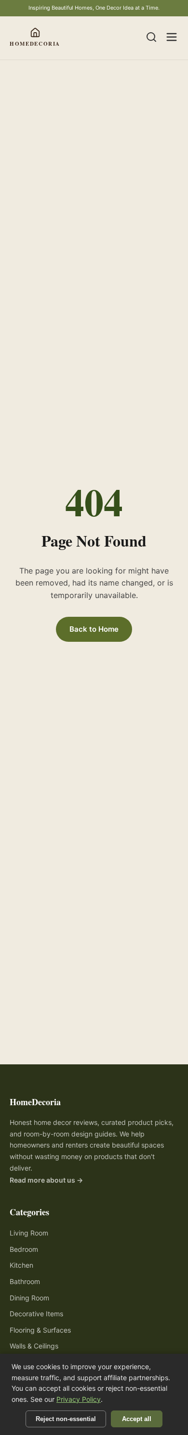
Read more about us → (46, 1180)
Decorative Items (36, 1314)
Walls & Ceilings (34, 1346)
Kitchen (21, 1265)
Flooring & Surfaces (40, 1330)
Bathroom (25, 1281)
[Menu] (171, 37)
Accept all (136, 1419)
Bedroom (24, 1249)
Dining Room (29, 1298)
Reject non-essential (66, 1419)
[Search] (151, 37)
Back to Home (94, 629)
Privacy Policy (78, 1399)
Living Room (29, 1233)
